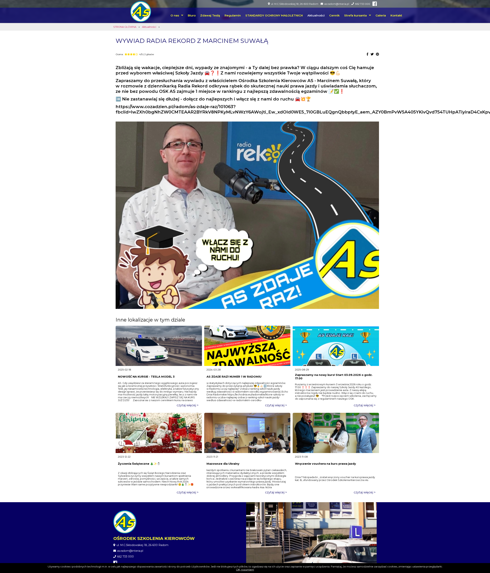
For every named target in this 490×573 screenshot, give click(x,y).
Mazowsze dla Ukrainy (223, 463)
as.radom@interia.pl (336, 3)
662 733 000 (362, 3)
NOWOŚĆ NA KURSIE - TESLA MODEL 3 (146, 376)
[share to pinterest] (377, 54)
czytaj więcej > (187, 405)
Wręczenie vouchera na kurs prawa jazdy (325, 463)
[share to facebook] (367, 54)
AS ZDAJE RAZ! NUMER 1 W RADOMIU (234, 376)
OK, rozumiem (245, 569)
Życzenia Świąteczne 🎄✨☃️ (139, 463)
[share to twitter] (372, 54)
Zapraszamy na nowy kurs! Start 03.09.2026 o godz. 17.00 (333, 376)
